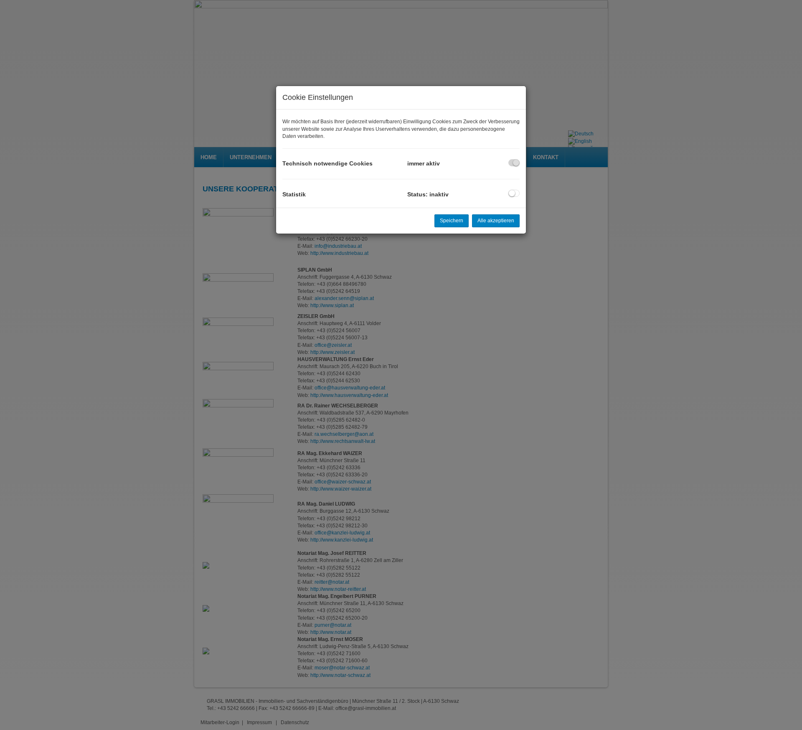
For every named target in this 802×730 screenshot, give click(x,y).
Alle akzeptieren (495, 221)
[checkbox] (514, 162)
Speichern (451, 221)
